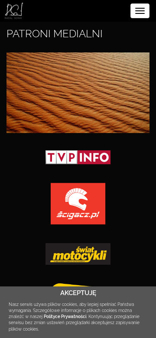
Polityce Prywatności (65, 316)
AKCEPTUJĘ (78, 293)
